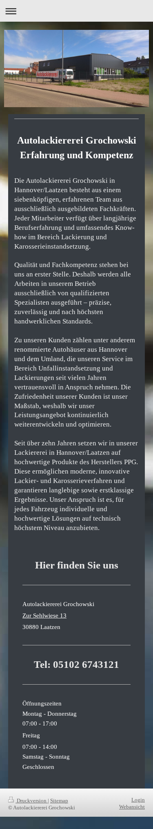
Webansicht (132, 807)
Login (138, 800)
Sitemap (59, 801)
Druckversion (32, 801)
